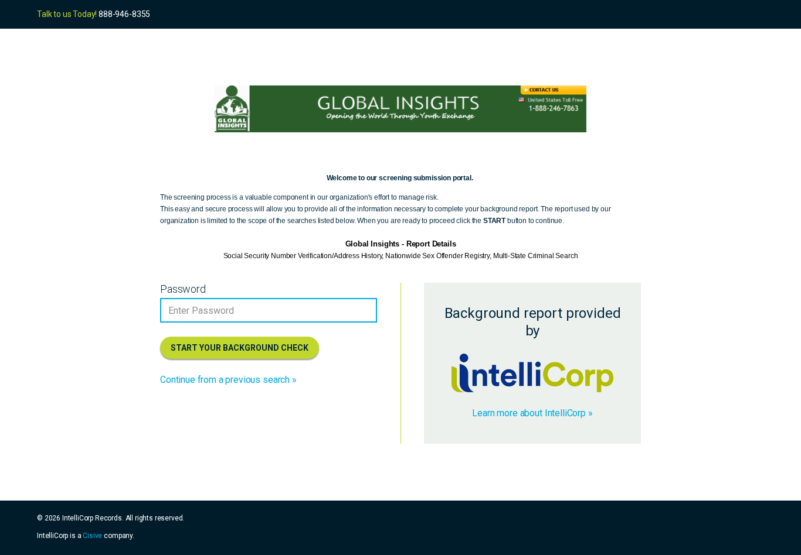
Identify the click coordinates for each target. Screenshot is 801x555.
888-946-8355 (124, 14)
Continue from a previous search (225, 379)
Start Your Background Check (239, 347)
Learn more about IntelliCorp (529, 413)
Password (183, 289)
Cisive (92, 536)
